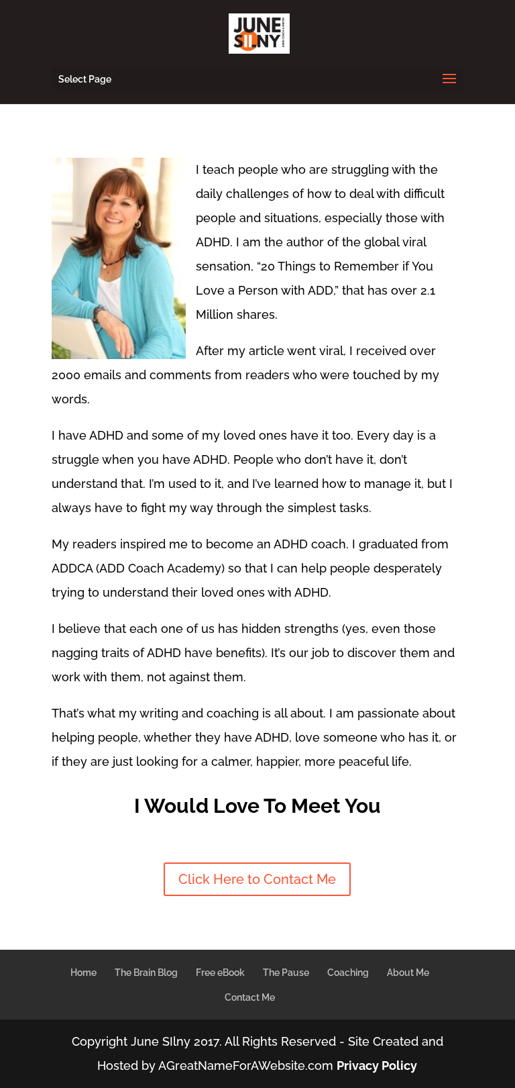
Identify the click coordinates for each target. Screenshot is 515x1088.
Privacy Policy (377, 1065)
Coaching (348, 972)
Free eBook (220, 972)
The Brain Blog (146, 972)
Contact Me (250, 997)
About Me (408, 972)
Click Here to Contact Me (257, 879)
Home (83, 972)
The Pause (286, 972)
